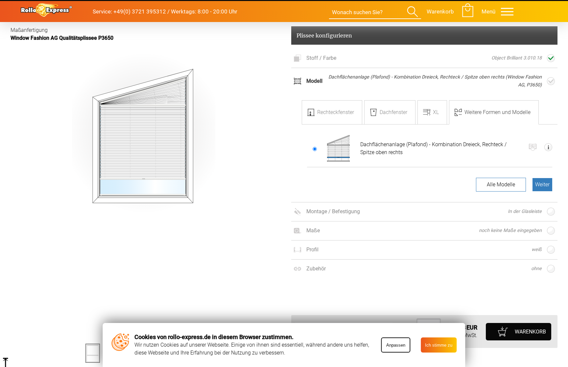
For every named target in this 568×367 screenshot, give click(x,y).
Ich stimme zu (438, 345)
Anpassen (395, 345)
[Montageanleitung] (532, 148)
